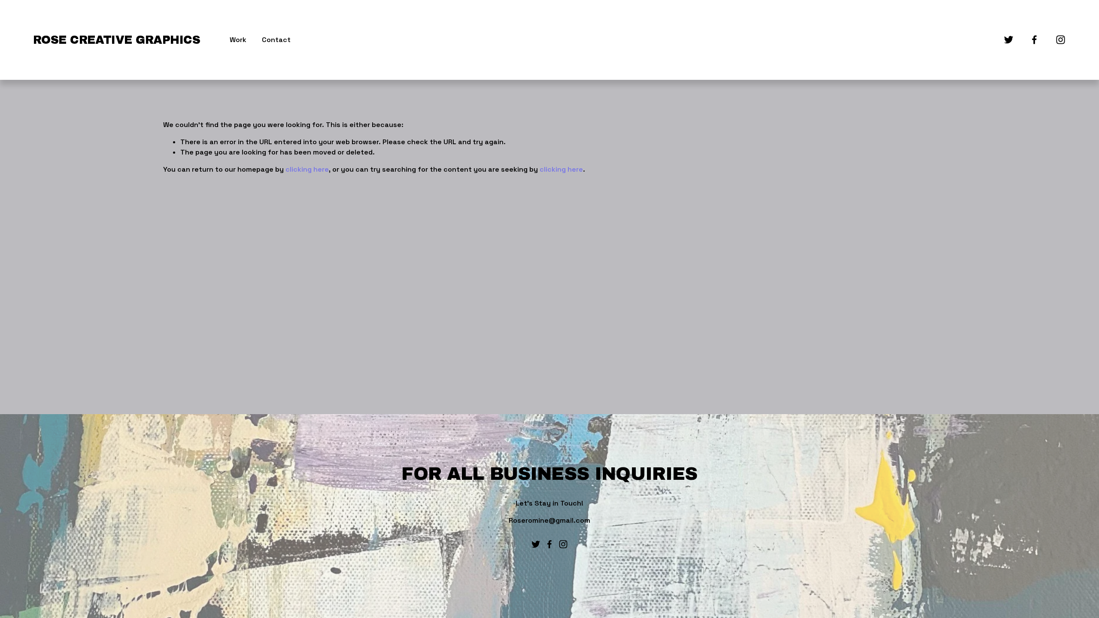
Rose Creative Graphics (116, 39)
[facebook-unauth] (1034, 39)
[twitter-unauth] (1008, 39)
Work (238, 39)
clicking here (307, 169)
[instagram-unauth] (1060, 39)
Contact (276, 39)
